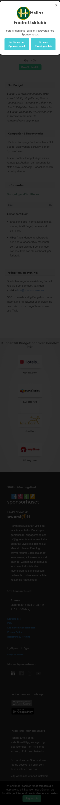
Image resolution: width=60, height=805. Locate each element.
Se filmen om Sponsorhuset (16, 44)
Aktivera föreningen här (43, 44)
